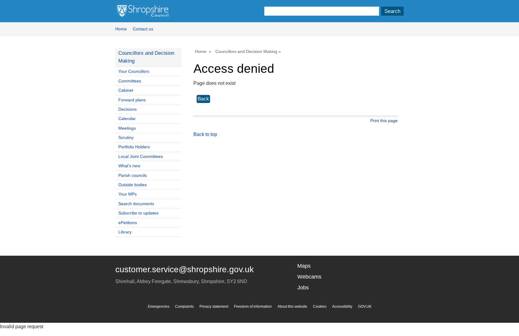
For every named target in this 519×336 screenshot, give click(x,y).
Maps (304, 266)
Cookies (319, 306)
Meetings (127, 128)
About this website (292, 306)
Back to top (205, 134)
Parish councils (132, 175)
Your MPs (127, 194)
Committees (129, 81)
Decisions (127, 109)
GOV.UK (365, 306)
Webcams (309, 277)
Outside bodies (132, 184)
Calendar (127, 118)
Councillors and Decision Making (246, 51)
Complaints (184, 306)
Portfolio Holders (134, 146)
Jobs (303, 288)
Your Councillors (133, 71)
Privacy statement (213, 306)
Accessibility (342, 306)
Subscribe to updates (138, 213)
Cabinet (125, 90)
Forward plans (132, 99)
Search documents (136, 203)
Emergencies (158, 306)
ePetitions (127, 222)
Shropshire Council (142, 11)
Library (125, 232)
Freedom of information (253, 306)
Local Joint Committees (140, 156)
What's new (129, 165)
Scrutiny (126, 137)
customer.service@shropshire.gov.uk (184, 269)
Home (121, 28)
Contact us (143, 28)
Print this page (384, 120)
